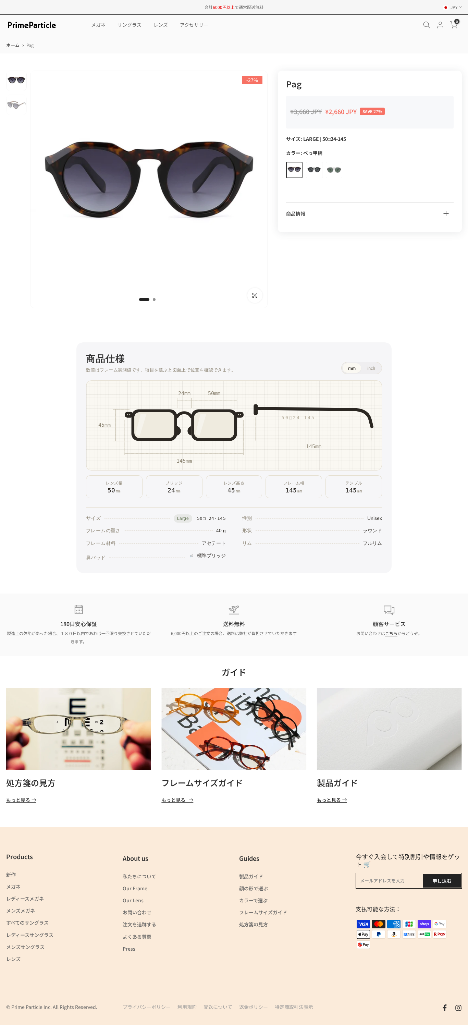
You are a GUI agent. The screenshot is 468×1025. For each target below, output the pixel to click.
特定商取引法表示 (294, 1006)
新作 (11, 874)
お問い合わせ (137, 912)
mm (352, 368)
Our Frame (135, 888)
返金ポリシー (253, 1006)
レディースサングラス (29, 934)
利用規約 (187, 1006)
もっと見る (18, 800)
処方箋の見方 (31, 783)
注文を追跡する (139, 924)
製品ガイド (337, 783)
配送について (218, 1006)
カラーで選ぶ (253, 900)
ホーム (13, 45)
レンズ (160, 24)
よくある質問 (137, 936)
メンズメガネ (20, 910)
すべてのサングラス (27, 922)
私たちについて (139, 876)
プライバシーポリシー (147, 1006)
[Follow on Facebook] (444, 1008)
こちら (391, 633)
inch (371, 368)
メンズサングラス (25, 946)
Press (129, 948)
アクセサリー (194, 24)
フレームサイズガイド (202, 783)
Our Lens (133, 900)
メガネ (98, 24)
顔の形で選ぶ (253, 888)
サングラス (129, 24)
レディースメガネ (25, 898)
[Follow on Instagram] (458, 1008)
